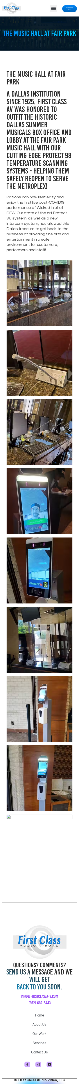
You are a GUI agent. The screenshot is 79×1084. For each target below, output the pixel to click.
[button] (53, 8)
